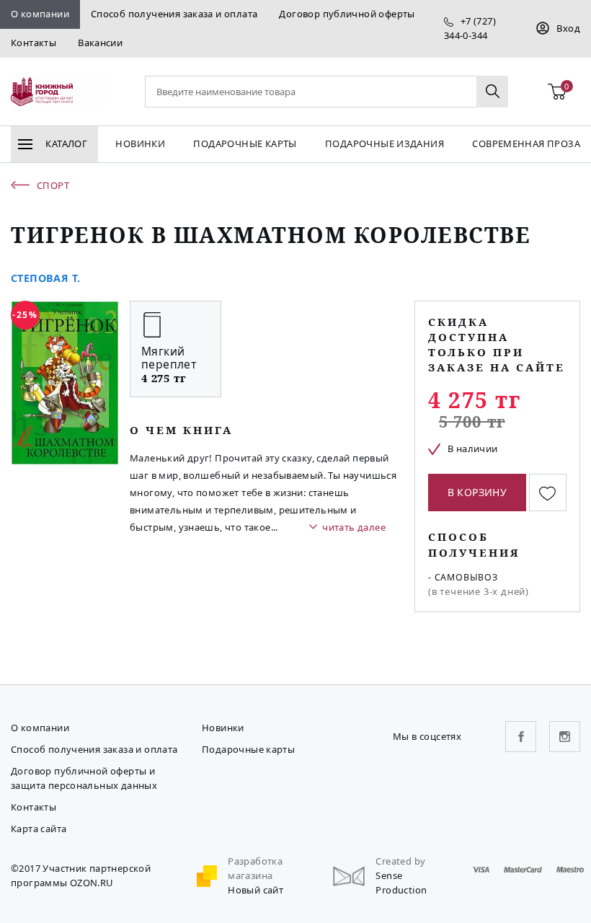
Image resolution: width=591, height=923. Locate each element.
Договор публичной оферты (346, 13)
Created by (400, 860)
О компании (40, 13)
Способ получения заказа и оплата (174, 13)
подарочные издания (384, 143)
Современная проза (526, 143)
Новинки (140, 143)
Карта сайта (38, 828)
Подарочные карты (244, 143)
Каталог (65, 143)
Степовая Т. (45, 278)
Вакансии (100, 42)
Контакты (33, 42)
